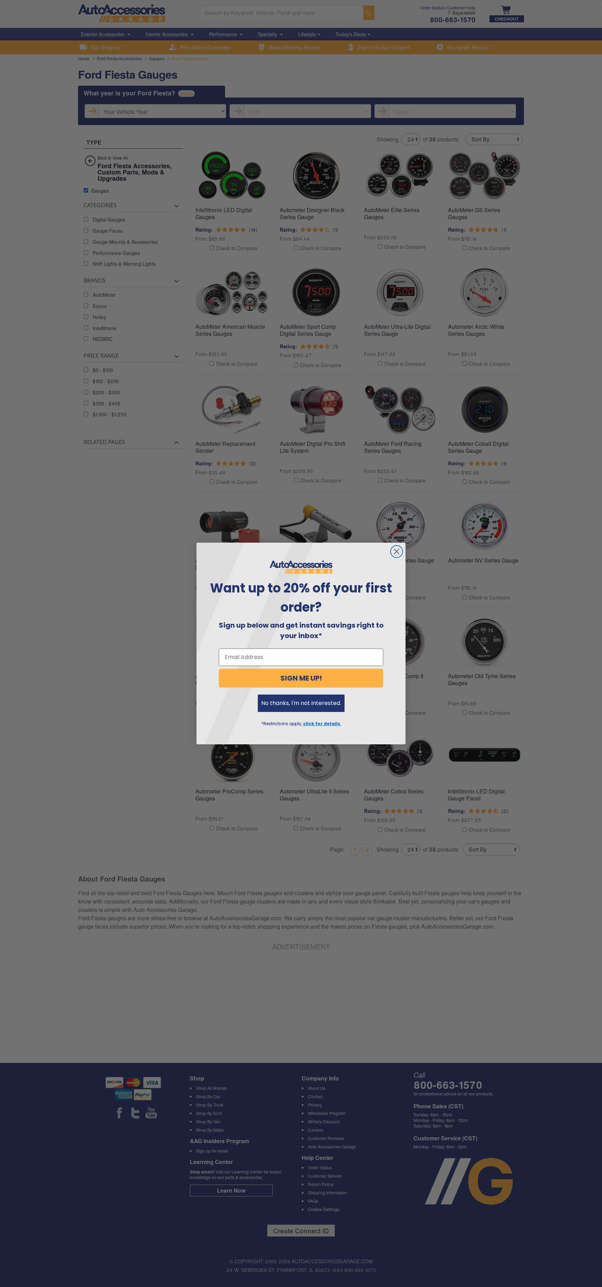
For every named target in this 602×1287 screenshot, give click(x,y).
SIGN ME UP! (301, 678)
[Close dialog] (397, 551)
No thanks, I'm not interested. (301, 703)
